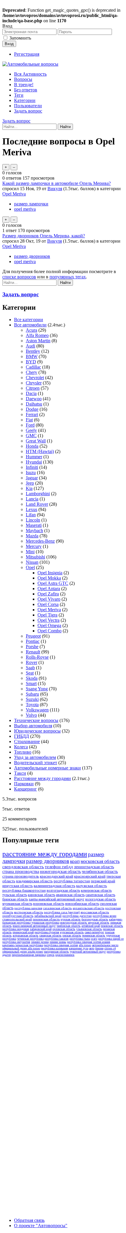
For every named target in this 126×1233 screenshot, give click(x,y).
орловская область (63, 929)
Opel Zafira (48, 593)
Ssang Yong (37, 688)
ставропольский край (17, 919)
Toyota (32, 704)
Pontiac (33, 641)
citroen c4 (110, 948)
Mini (30, 551)
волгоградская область (63, 890)
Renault (33, 651)
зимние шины (58, 942)
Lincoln (33, 519)
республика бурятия (47, 932)
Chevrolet (35, 377)
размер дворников (32, 256)
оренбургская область (17, 915)
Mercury (34, 546)
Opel (30, 567)
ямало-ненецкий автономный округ (34, 925)
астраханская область (25, 935)
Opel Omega (49, 625)
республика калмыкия (54, 948)
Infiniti (32, 467)
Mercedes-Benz (40, 541)
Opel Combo (50, 630)
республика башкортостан (24, 890)
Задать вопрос (28, 110)
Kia (29, 488)
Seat (30, 672)
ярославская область (95, 912)
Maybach (34, 530)
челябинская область (100, 871)
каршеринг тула (78, 948)
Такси (20, 773)
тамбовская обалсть (69, 925)
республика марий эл (111, 938)
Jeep (30, 483)
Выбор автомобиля (33, 725)
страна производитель (20, 876)
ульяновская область (89, 929)
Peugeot (33, 635)
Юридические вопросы (37, 730)
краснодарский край (56, 876)
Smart (31, 683)
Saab (30, 667)
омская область (71, 935)
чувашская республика (45, 922)
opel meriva (25, 209)
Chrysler (34, 382)
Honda (32, 446)
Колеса (21, 746)
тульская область (14, 895)
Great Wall (36, 440)
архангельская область (88, 908)
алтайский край (90, 925)
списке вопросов (19, 276)
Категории (24, 100)
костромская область (28, 912)
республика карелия (28, 908)
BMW (32, 356)
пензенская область (46, 919)
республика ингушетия (16, 942)
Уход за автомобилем (35, 757)
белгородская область (94, 919)
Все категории (28, 319)
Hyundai (34, 461)
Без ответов (25, 89)
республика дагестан (77, 915)
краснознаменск (64, 954)
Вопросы (23, 79)
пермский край (103, 881)
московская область (100, 861)
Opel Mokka (49, 577)
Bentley (33, 351)
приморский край (23, 932)
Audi (30, 345)
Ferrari (32, 414)
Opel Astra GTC (53, 583)
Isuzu (31, 472)
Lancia (32, 498)
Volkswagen (37, 709)
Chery (31, 372)
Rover (31, 662)
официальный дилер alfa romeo (21, 948)
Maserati (34, 525)
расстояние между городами (44, 854)
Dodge (32, 409)
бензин (99, 948)
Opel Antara (49, 588)
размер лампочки (31, 203)
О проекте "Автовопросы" (40, 1225)
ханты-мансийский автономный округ (56, 899)
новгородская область (73, 922)
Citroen (33, 388)
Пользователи (28, 105)
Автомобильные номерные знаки (47, 767)
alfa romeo (85, 945)
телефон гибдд (59, 866)
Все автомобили (30, 324)
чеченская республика (30, 938)
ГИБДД (21, 736)
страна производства (20, 871)
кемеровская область (96, 890)
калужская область (91, 885)
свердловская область (23, 866)
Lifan (31, 514)
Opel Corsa (48, 604)
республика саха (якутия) (62, 912)
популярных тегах (68, 276)
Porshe (32, 646)
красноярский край (89, 876)
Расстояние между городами (42, 778)
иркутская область (17, 885)
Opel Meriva (14, 193)
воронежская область (48, 904)
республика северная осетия (61, 945)
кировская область (41, 895)
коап (75, 861)
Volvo (31, 715)
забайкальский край (48, 915)
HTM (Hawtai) (40, 451)
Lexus (31, 509)
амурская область (98, 922)
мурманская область (17, 904)
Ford (30, 425)
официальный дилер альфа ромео (22, 951)
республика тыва (79, 938)
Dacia (31, 393)
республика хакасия (57, 938)
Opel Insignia (50, 572)
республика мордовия (15, 929)
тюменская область (93, 935)
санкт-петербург (94, 932)
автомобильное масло (105, 945)
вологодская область (100, 899)
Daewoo (34, 398)
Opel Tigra (47, 614)
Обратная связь (29, 1220)
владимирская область (34, 881)
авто (91, 948)
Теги (18, 95)
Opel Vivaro (49, 599)
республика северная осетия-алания (88, 942)
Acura (31, 330)
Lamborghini (38, 493)
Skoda (32, 678)
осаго (94, 938)
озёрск (51, 954)
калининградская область (54, 885)
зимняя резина (40, 942)
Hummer (34, 456)
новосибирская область (82, 904)
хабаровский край (41, 929)
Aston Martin (38, 340)
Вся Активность (30, 73)
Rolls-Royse (37, 657)
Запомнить (20, 37)
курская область (71, 919)
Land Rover (37, 504)
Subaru (32, 694)
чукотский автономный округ (88, 951)
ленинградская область (94, 867)
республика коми (104, 915)
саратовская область (100, 895)
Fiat (29, 419)
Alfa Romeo (37, 335)
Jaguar (32, 477)
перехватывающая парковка (29, 954)
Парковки (24, 783)
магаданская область (56, 951)
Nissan (32, 562)
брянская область (15, 899)
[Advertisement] (63, 1022)
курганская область (72, 932)
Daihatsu (34, 403)
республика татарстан (72, 881)
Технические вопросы (36, 720)
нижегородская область (60, 871)
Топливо (22, 752)
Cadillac (33, 367)
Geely (31, 430)
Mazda (32, 535)
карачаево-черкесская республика (22, 945)
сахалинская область (57, 908)
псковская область (112, 925)
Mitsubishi (35, 556)
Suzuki (32, 699)
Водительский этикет (35, 762)
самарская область (50, 935)
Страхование (27, 741)
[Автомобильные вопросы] (30, 64)
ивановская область (70, 895)
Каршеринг (25, 788)
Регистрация (26, 54)
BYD (31, 361)
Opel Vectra (48, 620)
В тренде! (23, 84)
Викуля (54, 188)
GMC (31, 435)
